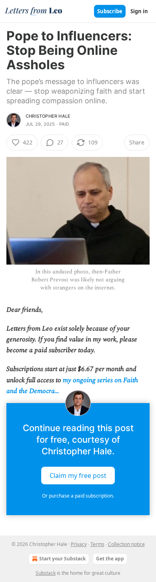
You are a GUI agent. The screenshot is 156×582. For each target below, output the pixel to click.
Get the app (110, 558)
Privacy (79, 544)
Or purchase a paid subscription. (78, 495)
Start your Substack (62, 558)
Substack (46, 573)
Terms (97, 544)
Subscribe (109, 11)
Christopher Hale (48, 116)
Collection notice (126, 544)
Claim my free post (78, 475)
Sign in (139, 11)
